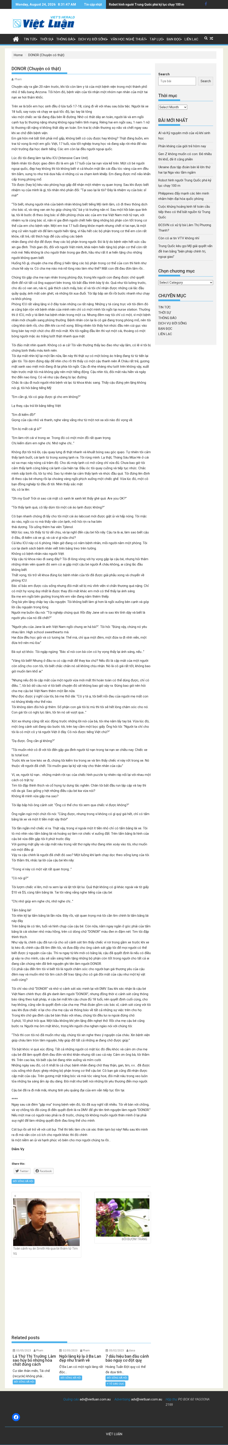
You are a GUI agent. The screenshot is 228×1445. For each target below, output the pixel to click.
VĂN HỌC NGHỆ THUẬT (128, 39)
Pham (18, 79)
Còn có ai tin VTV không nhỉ (178, 238)
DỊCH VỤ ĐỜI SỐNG (92, 39)
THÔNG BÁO (65, 39)
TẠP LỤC (156, 39)
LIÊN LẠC (191, 39)
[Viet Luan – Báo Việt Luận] (16, 38)
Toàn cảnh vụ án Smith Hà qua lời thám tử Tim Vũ (45, 1251)
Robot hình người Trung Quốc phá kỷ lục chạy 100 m (146, 4)
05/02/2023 (116, 1350)
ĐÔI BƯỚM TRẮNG (134, 1239)
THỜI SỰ (46, 39)
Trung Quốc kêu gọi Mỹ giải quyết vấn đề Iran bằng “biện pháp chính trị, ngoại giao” (185, 251)
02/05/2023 (70, 1350)
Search (164, 74)
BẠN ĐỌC (174, 39)
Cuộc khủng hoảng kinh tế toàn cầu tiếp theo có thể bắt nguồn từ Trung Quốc (184, 212)
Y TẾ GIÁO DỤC (115, 1383)
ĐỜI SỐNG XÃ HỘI (23, 1181)
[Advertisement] (81, 1296)
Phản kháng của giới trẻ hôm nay (182, 146)
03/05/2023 (23, 1350)
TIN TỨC (30, 39)
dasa (132, 1350)
